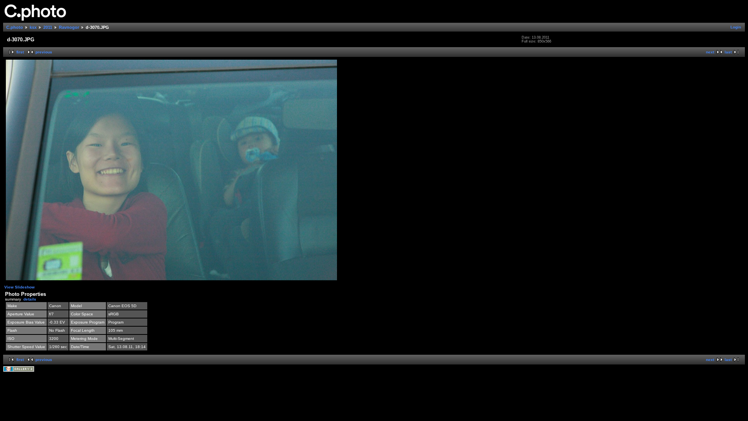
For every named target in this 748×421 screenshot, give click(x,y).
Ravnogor (69, 27)
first (20, 52)
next (710, 52)
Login (735, 27)
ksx (33, 27)
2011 (47, 27)
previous (43, 52)
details (29, 299)
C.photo (14, 27)
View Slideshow (19, 287)
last (728, 52)
